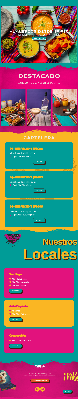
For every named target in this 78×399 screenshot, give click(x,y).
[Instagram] (42, 389)
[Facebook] (37, 389)
